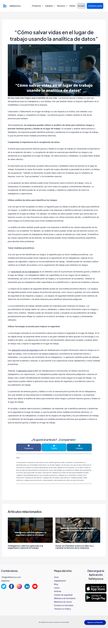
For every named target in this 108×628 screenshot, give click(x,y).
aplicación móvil (25, 371)
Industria (49, 6)
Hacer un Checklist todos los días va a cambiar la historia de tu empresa (74, 546)
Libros (56, 588)
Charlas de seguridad (63, 595)
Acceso (81, 6)
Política (67, 609)
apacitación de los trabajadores (25, 272)
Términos (58, 609)
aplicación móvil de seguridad (25, 350)
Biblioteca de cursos (63, 602)
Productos (36, 6)
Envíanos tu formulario (63, 605)
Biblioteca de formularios (65, 598)
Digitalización (60, 581)
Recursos (61, 6)
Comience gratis (95, 6)
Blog (56, 584)
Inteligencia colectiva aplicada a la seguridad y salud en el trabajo (25, 546)
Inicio (56, 577)
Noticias (57, 591)
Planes (72, 6)
